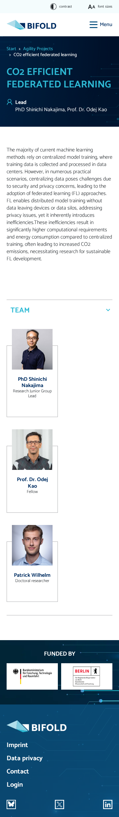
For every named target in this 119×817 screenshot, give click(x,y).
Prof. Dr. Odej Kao (32, 482)
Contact (18, 772)
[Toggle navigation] (94, 24)
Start (11, 49)
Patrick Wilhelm (32, 575)
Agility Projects (38, 49)
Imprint (17, 745)
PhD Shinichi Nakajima (32, 382)
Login (15, 785)
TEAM (20, 310)
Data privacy (25, 759)
